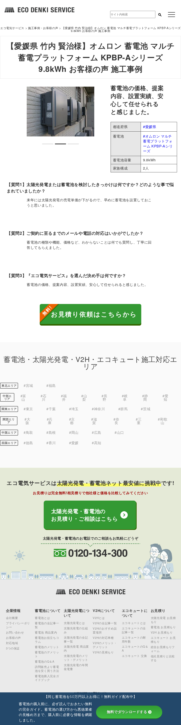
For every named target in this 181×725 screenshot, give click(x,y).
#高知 (96, 442)
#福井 (64, 397)
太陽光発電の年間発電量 (76, 667)
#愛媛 (74, 442)
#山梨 (84, 397)
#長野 (104, 397)
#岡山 (74, 432)
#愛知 (165, 397)
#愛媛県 (149, 126)
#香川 (51, 442)
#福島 (51, 385)
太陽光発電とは (74, 623)
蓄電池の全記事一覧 (47, 625)
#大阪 (27, 421)
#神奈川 (98, 408)
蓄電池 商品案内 (46, 632)
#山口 (119, 432)
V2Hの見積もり (103, 652)
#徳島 (28, 442)
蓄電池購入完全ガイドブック (47, 678)
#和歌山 (162, 421)
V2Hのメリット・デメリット (105, 645)
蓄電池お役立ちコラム (47, 640)
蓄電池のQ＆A (44, 661)
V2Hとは (99, 618)
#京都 (72, 421)
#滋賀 (94, 421)
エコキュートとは (134, 623)
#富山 (23, 397)
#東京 (28, 408)
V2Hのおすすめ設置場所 (105, 630)
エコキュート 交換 (134, 656)
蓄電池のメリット (47, 647)
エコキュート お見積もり (163, 640)
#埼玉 (74, 408)
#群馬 (123, 408)
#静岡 (145, 397)
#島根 (51, 432)
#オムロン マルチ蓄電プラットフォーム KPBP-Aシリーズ (158, 143)
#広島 (96, 432)
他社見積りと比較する (163, 658)
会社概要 (12, 618)
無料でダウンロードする (127, 712)
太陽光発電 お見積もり (163, 620)
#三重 (138, 421)
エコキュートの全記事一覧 (134, 630)
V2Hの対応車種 (103, 638)
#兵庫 (50, 421)
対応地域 (12, 643)
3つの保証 (13, 648)
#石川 (43, 397)
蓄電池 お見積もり (163, 627)
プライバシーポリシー (18, 625)
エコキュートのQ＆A (135, 648)
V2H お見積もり (162, 632)
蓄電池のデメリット (47, 654)
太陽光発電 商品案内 (76, 648)
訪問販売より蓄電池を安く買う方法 (47, 669)
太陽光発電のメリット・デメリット (76, 658)
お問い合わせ (15, 632)
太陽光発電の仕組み (76, 630)
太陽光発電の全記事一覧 (76, 639)
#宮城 (28, 385)
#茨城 (145, 408)
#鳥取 (28, 432)
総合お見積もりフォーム (163, 649)
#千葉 (51, 408)
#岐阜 (125, 397)
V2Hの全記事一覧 (105, 623)
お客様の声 (13, 638)
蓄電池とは (42, 618)
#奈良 (116, 421)
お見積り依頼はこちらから (94, 314)
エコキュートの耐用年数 (134, 639)
